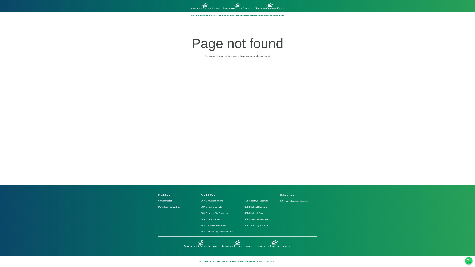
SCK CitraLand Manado (211, 207)
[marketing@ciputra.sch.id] (283, 201)
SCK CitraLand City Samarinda (214, 213)
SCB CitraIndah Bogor (254, 213)
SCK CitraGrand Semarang (256, 219)
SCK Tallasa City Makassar (256, 225)
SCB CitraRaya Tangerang (256, 201)
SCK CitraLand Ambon (211, 219)
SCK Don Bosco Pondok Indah (214, 225)
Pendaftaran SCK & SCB (169, 207)
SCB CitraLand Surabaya (255, 207)
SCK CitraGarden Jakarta (212, 201)
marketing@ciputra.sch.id (297, 201)
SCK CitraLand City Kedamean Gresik (218, 232)
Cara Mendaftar (165, 201)
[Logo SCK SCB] (238, 6)
